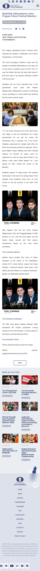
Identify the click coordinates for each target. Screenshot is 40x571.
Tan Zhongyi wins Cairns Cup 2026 (9, 392)
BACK (20, 363)
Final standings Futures (10, 339)
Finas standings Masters (11, 252)
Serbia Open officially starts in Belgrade (9, 451)
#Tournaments (8, 40)
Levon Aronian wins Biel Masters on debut (29, 392)
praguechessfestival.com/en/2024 (14, 354)
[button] (16, 29)
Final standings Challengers (12, 319)
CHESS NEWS (7, 35)
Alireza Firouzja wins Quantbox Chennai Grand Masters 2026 (9, 420)
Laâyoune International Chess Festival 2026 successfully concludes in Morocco (29, 421)
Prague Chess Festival (16, 37)
